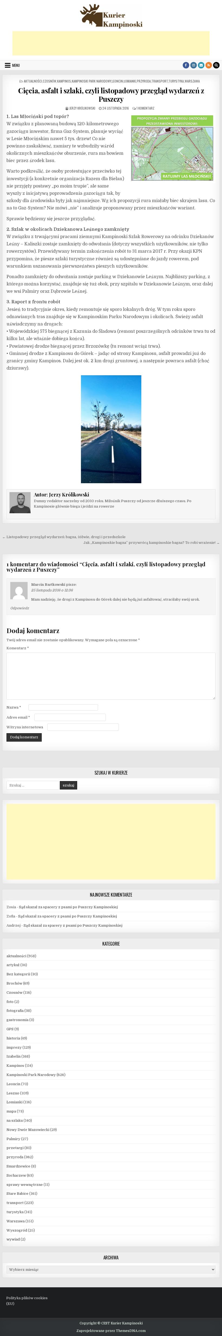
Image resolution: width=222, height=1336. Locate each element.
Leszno (12, 1093)
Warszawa (192, 81)
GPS (10, 1029)
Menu (16, 65)
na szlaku (14, 1120)
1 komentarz (145, 108)
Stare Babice (17, 1194)
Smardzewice (18, 1166)
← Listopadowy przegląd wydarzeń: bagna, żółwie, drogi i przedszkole (64, 537)
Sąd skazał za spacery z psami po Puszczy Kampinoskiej (68, 907)
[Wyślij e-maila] (201, 65)
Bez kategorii (18, 974)
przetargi (15, 1148)
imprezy (14, 1047)
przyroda (144, 81)
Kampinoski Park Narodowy (91, 81)
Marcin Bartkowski (48, 585)
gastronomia (17, 1020)
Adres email (18, 717)
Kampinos (64, 81)
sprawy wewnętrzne (24, 1185)
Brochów (14, 983)
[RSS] (208, 65)
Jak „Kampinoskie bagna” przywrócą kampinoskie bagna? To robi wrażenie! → (151, 543)
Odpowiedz (19, 608)
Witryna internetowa (24, 727)
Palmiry (13, 1139)
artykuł (12, 965)
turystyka (176, 81)
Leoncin (117, 81)
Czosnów (49, 81)
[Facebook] (186, 65)
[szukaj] (216, 65)
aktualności (33, 81)
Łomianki (130, 81)
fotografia (15, 1011)
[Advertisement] (111, 43)
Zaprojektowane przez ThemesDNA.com (111, 1331)
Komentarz (17, 648)
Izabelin (13, 1056)
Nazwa (13, 707)
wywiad (13, 1239)
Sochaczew (16, 1175)
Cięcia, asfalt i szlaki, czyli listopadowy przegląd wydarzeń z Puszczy (111, 95)
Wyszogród (16, 1230)
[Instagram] (193, 65)
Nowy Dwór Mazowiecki (27, 1130)
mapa (11, 1111)
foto (10, 1002)
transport (159, 81)
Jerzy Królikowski (82, 108)
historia (13, 1038)
